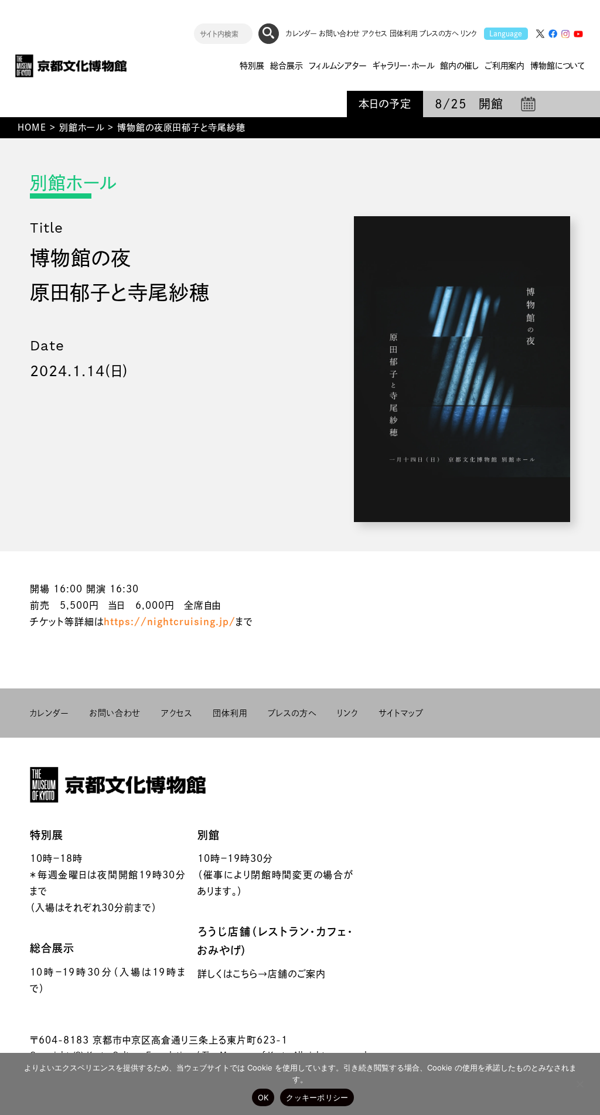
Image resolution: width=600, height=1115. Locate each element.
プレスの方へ (439, 33)
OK (263, 1097)
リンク (469, 33)
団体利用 (403, 33)
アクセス (374, 33)
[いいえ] (579, 1084)
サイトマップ (401, 713)
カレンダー (301, 33)
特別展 (46, 835)
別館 (208, 835)
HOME (32, 127)
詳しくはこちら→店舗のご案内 (261, 973)
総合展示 (52, 948)
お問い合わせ (339, 33)
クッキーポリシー (317, 1097)
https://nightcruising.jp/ (170, 621)
